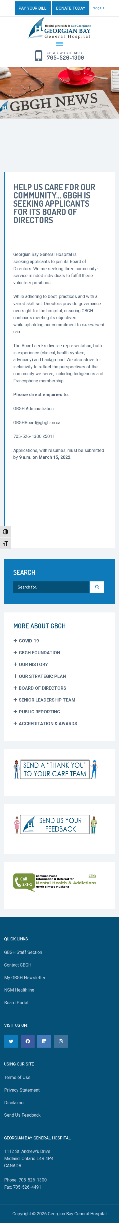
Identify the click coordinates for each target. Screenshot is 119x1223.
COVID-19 (29, 641)
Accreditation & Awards (48, 723)
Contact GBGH (17, 965)
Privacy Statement (22, 1090)
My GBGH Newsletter (24, 977)
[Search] (97, 587)
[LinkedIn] (44, 1041)
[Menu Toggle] (59, 44)
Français (97, 8)
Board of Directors (42, 688)
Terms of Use (17, 1077)
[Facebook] (28, 1041)
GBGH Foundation (39, 652)
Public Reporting (39, 711)
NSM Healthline (19, 990)
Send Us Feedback (22, 1115)
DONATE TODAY (70, 8)
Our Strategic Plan (42, 676)
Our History (33, 664)
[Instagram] (61, 1041)
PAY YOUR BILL (32, 8)
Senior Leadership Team (47, 700)
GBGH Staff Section (23, 952)
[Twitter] (11, 1041)
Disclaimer (14, 1102)
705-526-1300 (65, 58)
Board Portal (16, 1002)
